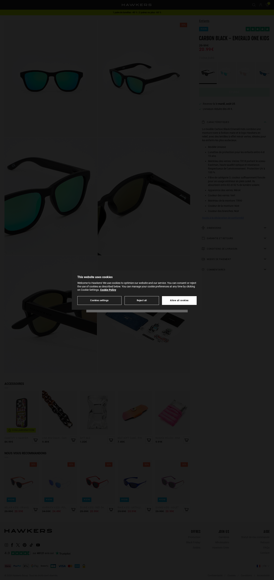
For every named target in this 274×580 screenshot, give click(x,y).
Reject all (142, 300)
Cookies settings (99, 300)
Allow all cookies (179, 300)
